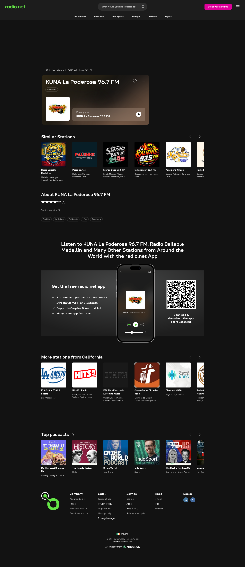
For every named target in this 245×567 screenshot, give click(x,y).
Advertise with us (78, 509)
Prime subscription (136, 513)
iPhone (158, 499)
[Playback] (138, 114)
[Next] (200, 135)
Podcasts (99, 16)
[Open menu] (238, 7)
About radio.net (78, 499)
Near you (136, 16)
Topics (168, 16)
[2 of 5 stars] (47, 202)
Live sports (118, 16)
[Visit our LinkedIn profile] (185, 500)
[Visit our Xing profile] (193, 500)
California (73, 219)
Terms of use (104, 499)
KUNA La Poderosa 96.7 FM (93, 116)
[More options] (143, 81)
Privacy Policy (105, 504)
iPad (157, 504)
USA (85, 219)
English (46, 219)
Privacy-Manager (106, 518)
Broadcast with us (79, 513)
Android (159, 509)
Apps (129, 504)
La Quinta (59, 219)
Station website (49, 210)
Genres (153, 16)
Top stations (79, 16)
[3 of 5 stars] (51, 202)
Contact (130, 499)
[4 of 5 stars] (55, 202)
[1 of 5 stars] (43, 202)
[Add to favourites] (135, 81)
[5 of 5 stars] (59, 202)
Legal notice (104, 509)
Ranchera (51, 90)
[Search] (143, 7)
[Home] (47, 70)
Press (73, 504)
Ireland (124, 534)
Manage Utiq (104, 513)
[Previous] (190, 135)
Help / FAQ (132, 509)
